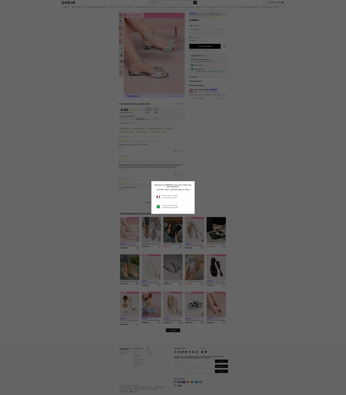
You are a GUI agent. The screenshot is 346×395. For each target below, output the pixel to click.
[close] (193, 182)
